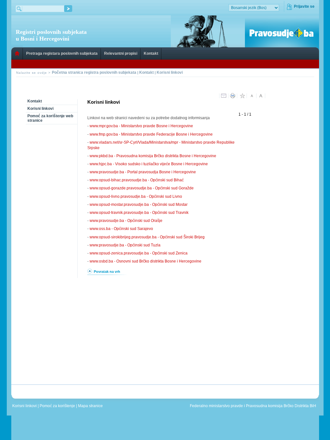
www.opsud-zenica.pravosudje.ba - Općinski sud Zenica (139, 253)
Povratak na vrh (107, 271)
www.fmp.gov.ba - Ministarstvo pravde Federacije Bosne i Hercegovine (151, 134)
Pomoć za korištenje (58, 406)
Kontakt (151, 53)
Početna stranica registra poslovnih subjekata (94, 72)
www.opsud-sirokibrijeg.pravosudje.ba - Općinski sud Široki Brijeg (147, 237)
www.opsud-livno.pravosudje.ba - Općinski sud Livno (136, 196)
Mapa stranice (91, 406)
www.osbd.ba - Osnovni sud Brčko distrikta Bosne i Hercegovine (145, 261)
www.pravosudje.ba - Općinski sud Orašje (126, 220)
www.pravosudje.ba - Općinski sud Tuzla (125, 245)
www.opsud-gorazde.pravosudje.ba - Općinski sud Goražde (142, 188)
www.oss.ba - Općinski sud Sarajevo (121, 228)
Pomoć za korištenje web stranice (50, 118)
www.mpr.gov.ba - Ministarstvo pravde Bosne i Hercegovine (141, 126)
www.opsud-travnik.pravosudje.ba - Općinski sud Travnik (139, 212)
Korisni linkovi (170, 72)
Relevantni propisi (120, 53)
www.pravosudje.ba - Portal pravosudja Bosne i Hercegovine (143, 172)
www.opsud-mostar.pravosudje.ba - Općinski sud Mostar (139, 204)
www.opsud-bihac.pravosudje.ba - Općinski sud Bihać (137, 180)
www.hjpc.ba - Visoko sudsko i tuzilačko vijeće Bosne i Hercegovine (149, 164)
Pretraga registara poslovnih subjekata (62, 53)
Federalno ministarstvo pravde (216, 406)
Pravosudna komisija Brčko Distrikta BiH (281, 406)
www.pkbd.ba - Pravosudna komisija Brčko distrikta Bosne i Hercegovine (153, 156)
